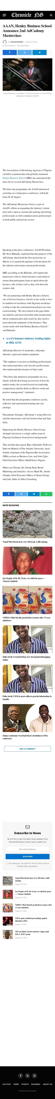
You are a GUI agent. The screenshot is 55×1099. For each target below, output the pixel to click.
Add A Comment (27, 749)
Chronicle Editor (17, 42)
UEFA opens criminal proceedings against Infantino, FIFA (31, 919)
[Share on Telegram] (39, 52)
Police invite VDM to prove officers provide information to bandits (27, 698)
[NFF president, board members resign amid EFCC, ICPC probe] (8, 934)
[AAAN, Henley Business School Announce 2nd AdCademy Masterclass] (27, 74)
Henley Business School (14, 177)
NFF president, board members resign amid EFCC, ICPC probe (32, 933)
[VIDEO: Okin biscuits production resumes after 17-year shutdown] (27, 600)
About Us (47, 1084)
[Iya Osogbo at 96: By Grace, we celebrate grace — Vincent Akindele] (27, 561)
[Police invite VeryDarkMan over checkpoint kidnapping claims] (27, 639)
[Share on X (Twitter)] (24, 52)
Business (35, 1084)
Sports (25, 1084)
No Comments (10, 46)
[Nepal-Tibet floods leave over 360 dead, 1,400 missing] (27, 524)
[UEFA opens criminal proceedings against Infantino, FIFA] (8, 921)
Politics (7, 1084)
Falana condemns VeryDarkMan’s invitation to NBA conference (25, 737)
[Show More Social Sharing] (49, 52)
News (16, 1084)
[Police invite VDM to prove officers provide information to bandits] (27, 679)
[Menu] (4, 15)
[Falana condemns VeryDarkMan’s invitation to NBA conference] (27, 718)
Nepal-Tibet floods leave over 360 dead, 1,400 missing (25, 541)
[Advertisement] (27, 133)
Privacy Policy (22, 866)
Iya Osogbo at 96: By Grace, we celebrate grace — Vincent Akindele (24, 580)
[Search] (51, 15)
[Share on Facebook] (10, 52)
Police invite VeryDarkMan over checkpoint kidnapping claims (26, 658)
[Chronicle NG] (27, 15)
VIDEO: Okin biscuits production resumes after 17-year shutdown (26, 619)
